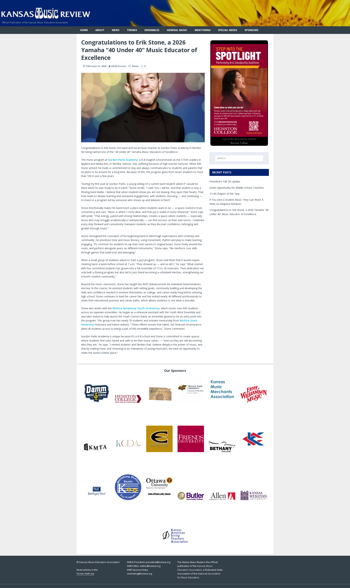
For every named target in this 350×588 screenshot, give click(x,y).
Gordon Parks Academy (123, 159)
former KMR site (85, 573)
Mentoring (203, 30)
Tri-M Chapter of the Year (224, 193)
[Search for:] (239, 158)
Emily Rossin (118, 66)
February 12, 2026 (96, 66)
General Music (177, 30)
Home (84, 30)
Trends (132, 30)
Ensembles (152, 30)
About (99, 30)
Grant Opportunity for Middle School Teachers (236, 187)
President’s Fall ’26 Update (224, 181)
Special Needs (227, 30)
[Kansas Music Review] (98, 3)
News (115, 30)
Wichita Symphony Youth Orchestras (136, 308)
